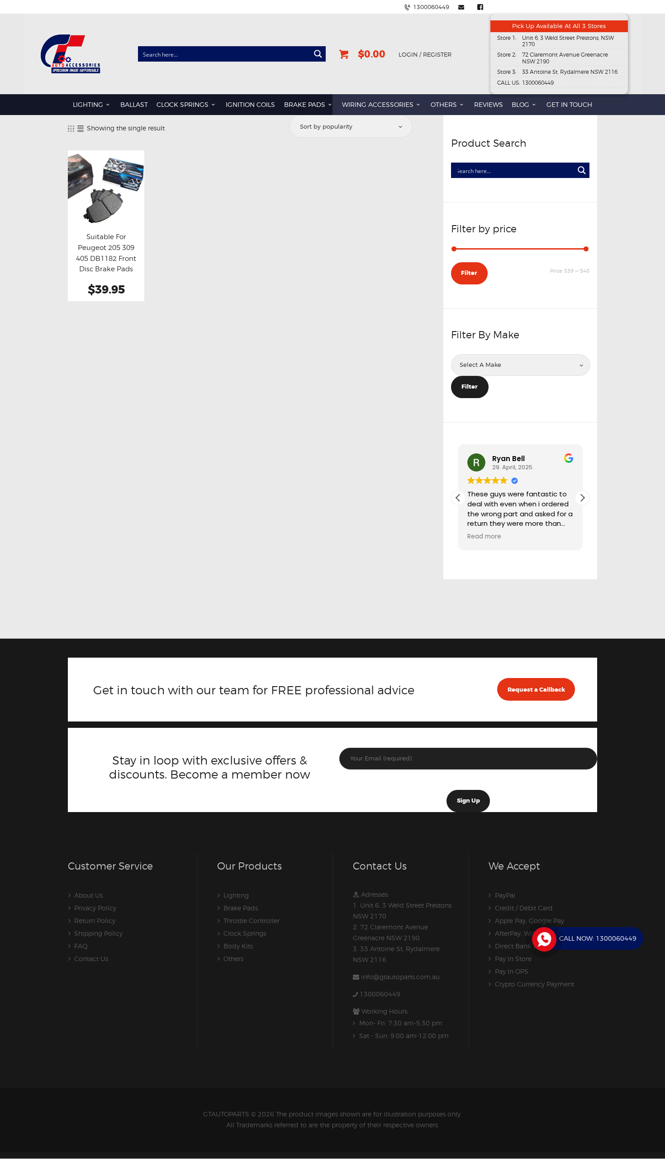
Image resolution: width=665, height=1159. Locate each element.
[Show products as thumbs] (71, 128)
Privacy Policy (95, 908)
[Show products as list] (80, 128)
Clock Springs (244, 933)
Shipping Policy (98, 933)
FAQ (81, 946)
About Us (88, 895)
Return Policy (94, 920)
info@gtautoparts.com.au (400, 977)
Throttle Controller (251, 920)
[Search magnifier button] (318, 54)
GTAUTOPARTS (226, 1114)
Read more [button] (457, 537)
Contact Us (91, 958)
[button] (582, 498)
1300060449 (380, 994)
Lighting (236, 895)
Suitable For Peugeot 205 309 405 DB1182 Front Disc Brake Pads (106, 253)
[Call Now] (543, 938)
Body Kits (238, 946)
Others (233, 958)
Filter (469, 273)
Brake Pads (240, 908)
